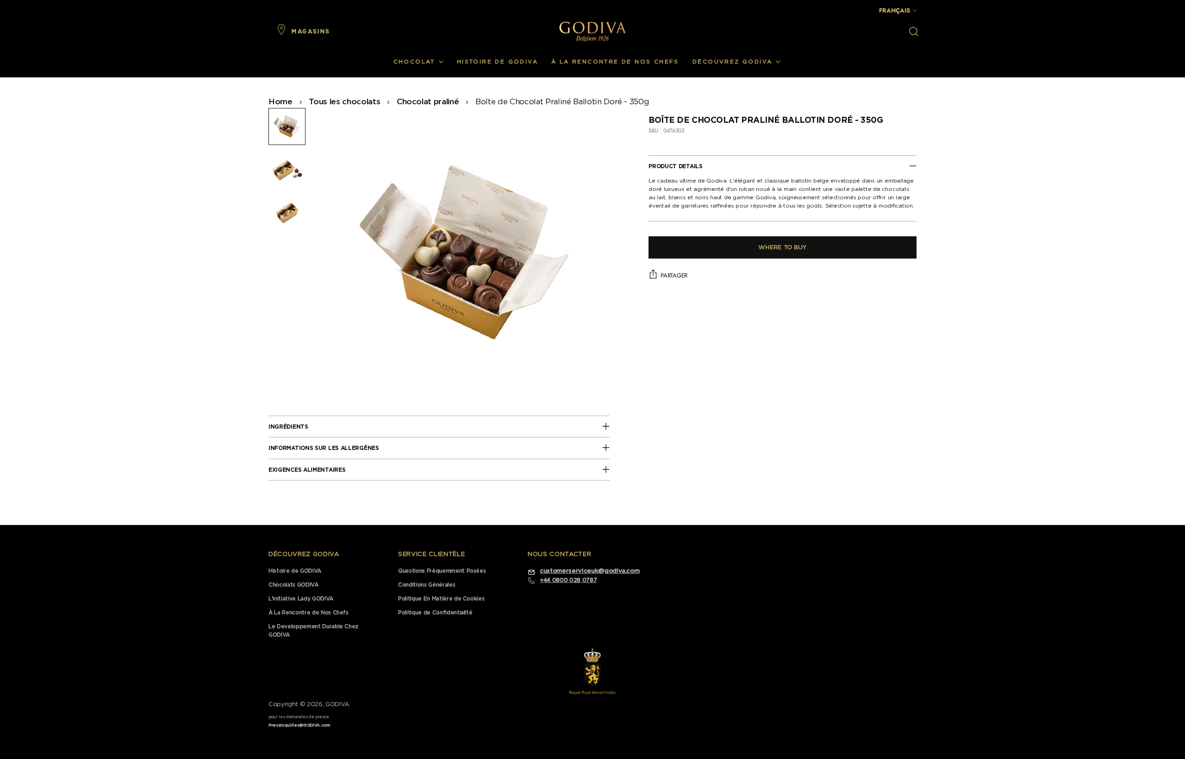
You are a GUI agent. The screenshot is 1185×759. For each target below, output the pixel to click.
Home (280, 102)
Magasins (311, 31)
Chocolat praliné (428, 102)
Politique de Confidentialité (435, 612)
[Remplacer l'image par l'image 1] (287, 126)
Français (894, 10)
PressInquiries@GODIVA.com (299, 725)
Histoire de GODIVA (294, 571)
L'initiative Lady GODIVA (300, 598)
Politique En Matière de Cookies (441, 598)
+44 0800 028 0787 (568, 580)
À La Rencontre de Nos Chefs (308, 612)
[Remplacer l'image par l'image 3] (287, 211)
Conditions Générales (426, 585)
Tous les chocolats (344, 102)
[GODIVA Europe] (592, 31)
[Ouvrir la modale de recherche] (913, 31)
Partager (674, 275)
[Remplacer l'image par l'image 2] (287, 169)
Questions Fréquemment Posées (442, 571)
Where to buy (782, 247)
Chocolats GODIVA (293, 585)
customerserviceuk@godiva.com (589, 571)
